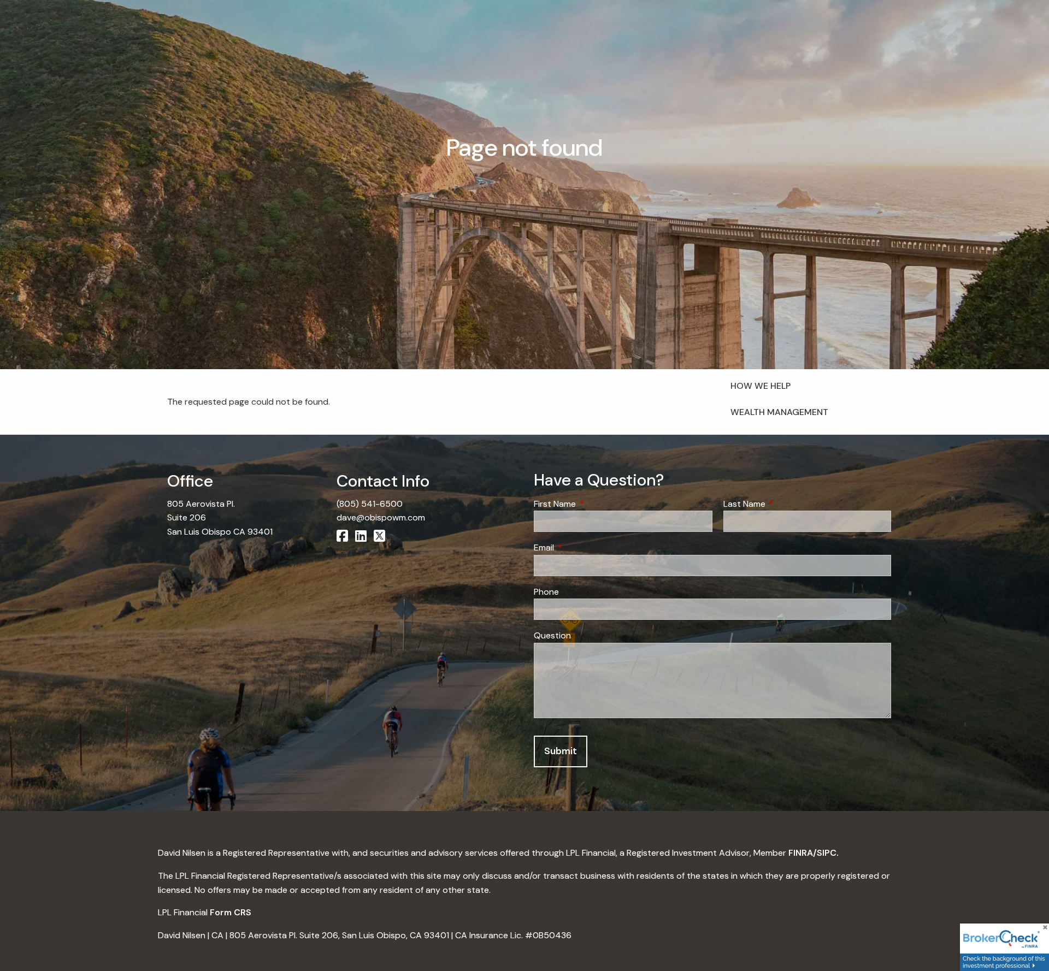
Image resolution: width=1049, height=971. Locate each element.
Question (552, 635)
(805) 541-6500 (370, 504)
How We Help (760, 386)
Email (586, 547)
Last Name (786, 504)
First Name (596, 504)
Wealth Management (779, 412)
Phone (546, 591)
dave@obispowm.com (381, 517)
